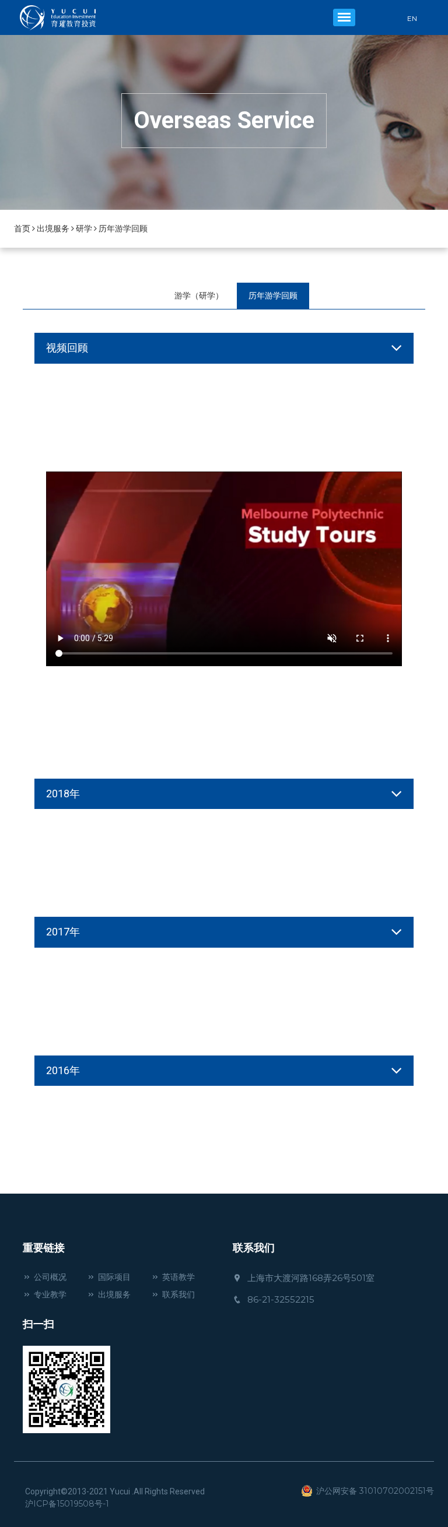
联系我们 (178, 1294)
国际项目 (114, 1277)
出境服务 (53, 228)
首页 (22, 228)
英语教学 (178, 1277)
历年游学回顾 (123, 228)
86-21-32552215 (280, 1299)
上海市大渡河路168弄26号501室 (310, 1277)
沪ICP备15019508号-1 (67, 1503)
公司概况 (50, 1277)
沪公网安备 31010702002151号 (375, 1491)
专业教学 (50, 1294)
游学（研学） (198, 295)
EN (412, 18)
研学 (84, 228)
